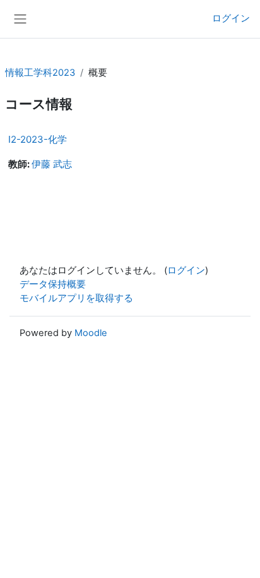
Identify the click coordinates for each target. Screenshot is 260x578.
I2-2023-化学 (37, 139)
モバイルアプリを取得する (76, 298)
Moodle (90, 333)
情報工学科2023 (40, 72)
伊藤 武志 (52, 164)
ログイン (231, 18)
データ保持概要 (53, 284)
